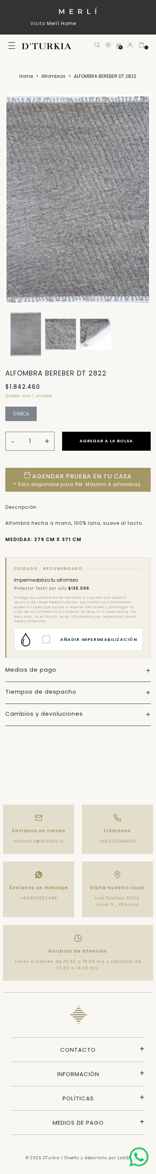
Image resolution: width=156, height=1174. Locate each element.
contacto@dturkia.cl (38, 841)
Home (26, 76)
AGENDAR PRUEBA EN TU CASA (78, 480)
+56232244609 (117, 841)
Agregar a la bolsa (106, 441)
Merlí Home (61, 23)
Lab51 (124, 1158)
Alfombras (53, 76)
